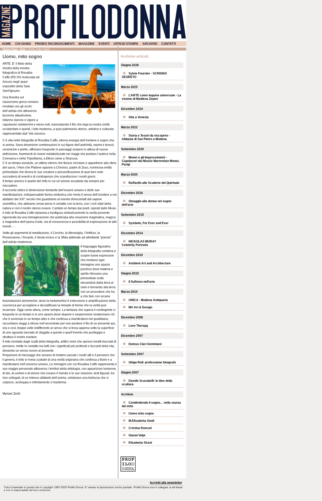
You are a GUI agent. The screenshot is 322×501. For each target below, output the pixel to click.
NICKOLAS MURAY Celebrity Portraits (139, 243)
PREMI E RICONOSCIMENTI (54, 44)
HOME (6, 44)
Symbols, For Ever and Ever (149, 223)
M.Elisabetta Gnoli (141, 421)
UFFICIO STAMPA (125, 44)
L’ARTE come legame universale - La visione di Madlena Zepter (151, 97)
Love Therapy (138, 325)
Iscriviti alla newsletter (166, 482)
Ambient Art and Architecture (150, 263)
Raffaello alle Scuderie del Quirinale (154, 183)
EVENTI (104, 44)
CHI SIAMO (23, 44)
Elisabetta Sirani (140, 442)
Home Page (10, 49)
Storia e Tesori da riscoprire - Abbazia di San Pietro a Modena (146, 137)
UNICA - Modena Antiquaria (148, 300)
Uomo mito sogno (141, 413)
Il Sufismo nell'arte (142, 281)
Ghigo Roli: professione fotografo (152, 362)
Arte (22, 49)
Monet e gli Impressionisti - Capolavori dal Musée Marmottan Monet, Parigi (150, 161)
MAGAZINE (86, 44)
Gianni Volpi (137, 435)
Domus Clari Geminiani (145, 344)
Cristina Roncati (140, 428)
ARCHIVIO (149, 44)
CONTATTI (168, 44)
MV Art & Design (140, 307)
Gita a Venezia (139, 117)
